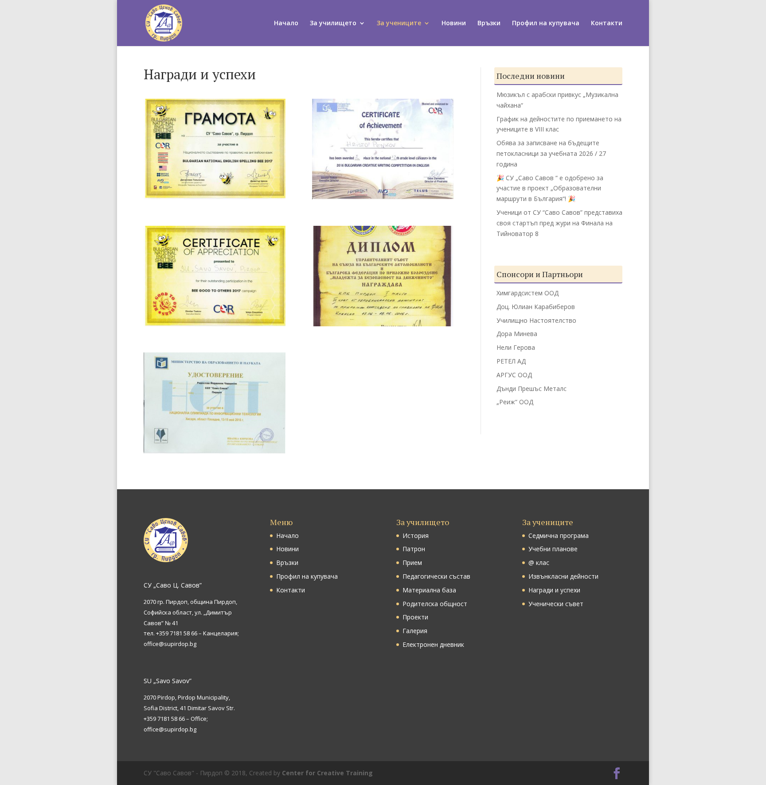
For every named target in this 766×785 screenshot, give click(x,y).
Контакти (606, 23)
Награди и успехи (554, 590)
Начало (286, 23)
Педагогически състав (436, 576)
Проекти (415, 617)
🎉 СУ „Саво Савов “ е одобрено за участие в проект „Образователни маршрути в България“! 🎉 (549, 188)
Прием (412, 562)
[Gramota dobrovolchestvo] (214, 324)
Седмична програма (558, 535)
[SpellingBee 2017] (214, 197)
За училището (333, 23)
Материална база (429, 590)
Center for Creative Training (327, 773)
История (416, 535)
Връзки (488, 23)
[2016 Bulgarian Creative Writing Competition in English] (383, 197)
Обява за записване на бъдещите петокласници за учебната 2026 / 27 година (551, 153)
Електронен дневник (433, 644)
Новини (454, 23)
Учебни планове (553, 549)
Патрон (414, 549)
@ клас (538, 562)
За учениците (399, 23)
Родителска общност (435, 603)
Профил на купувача (545, 23)
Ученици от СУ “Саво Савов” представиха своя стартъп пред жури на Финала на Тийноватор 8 (559, 223)
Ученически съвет (555, 603)
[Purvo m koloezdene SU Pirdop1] (383, 324)
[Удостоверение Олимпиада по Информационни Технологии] (214, 451)
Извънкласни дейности (563, 576)
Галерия (415, 630)
